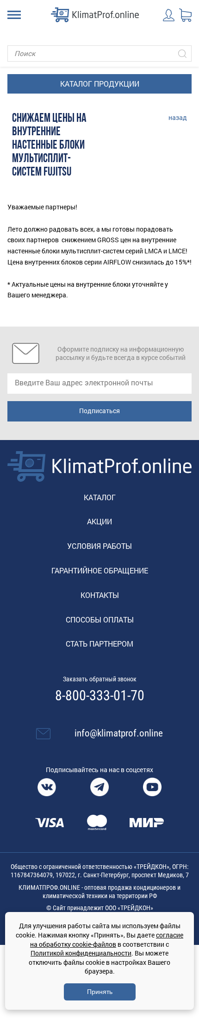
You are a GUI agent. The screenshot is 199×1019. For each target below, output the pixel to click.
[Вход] (169, 15)
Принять (99, 991)
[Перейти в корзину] (185, 15)
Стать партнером (99, 643)
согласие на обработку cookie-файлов (106, 940)
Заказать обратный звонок (100, 679)
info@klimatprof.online (119, 733)
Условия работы (99, 546)
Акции (99, 521)
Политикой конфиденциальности (81, 953)
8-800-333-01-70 (99, 696)
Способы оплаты (100, 619)
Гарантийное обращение (99, 570)
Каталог (100, 497)
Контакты (100, 595)
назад (177, 117)
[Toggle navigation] (14, 15)
